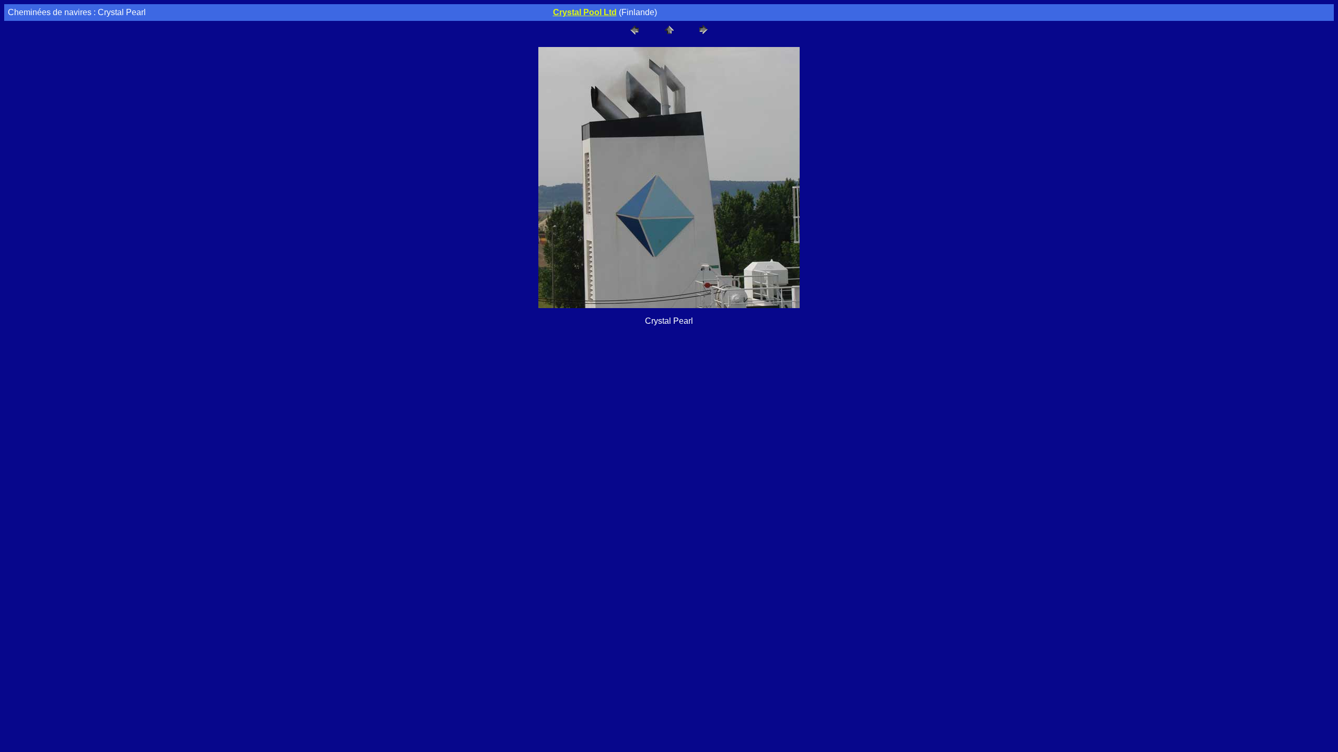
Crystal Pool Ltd (585, 12)
